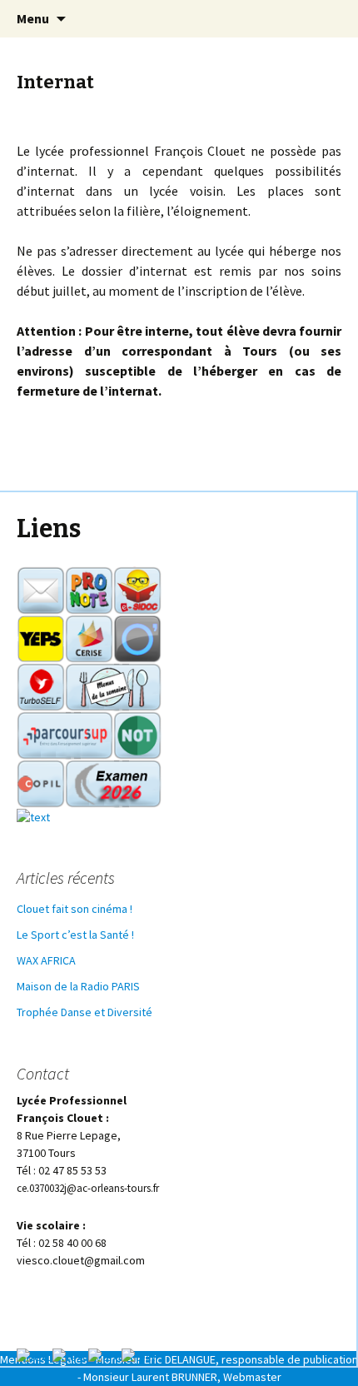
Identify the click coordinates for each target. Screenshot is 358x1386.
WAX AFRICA (46, 960)
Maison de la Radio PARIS (78, 986)
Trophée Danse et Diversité (84, 1012)
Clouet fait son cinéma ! (74, 908)
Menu (33, 18)
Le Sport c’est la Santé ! (75, 934)
